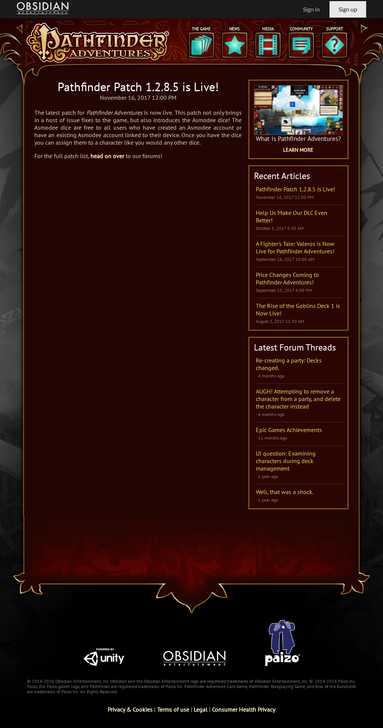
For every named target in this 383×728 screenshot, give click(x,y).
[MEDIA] (267, 44)
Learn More (298, 149)
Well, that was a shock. (284, 492)
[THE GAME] (201, 44)
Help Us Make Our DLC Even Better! (291, 216)
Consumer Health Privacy (243, 709)
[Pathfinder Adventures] (98, 42)
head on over (107, 156)
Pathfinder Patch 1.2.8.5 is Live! (295, 189)
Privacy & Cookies (130, 709)
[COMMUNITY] (301, 44)
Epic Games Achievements (289, 430)
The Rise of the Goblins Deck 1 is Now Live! (298, 309)
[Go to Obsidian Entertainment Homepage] (43, 9)
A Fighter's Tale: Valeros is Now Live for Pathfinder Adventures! (295, 247)
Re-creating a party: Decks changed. (289, 364)
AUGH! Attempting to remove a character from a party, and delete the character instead (298, 399)
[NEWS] (234, 44)
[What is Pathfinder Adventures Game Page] (298, 110)
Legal (201, 709)
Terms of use (173, 709)
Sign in (311, 9)
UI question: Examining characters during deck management (286, 461)
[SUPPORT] (334, 44)
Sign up (347, 9)
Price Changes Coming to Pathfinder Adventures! (287, 278)
